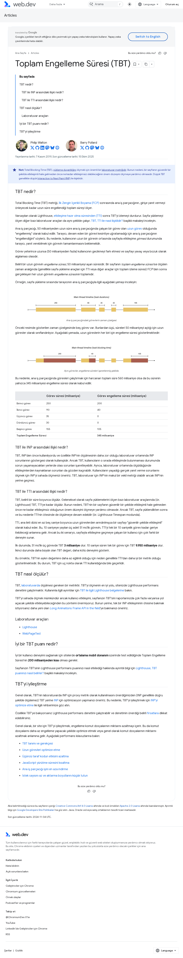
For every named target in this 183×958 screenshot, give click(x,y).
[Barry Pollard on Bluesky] (97, 149)
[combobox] (105, 4)
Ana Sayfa (20, 53)
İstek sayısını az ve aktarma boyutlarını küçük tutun (55, 775)
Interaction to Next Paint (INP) (54, 178)
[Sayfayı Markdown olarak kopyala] (146, 64)
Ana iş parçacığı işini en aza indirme (45, 769)
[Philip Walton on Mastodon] (47, 149)
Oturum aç (172, 4)
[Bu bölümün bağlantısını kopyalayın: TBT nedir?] (39, 192)
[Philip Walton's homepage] (57, 149)
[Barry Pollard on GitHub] (87, 149)
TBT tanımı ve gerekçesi (37, 743)
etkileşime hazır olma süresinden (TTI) (78, 216)
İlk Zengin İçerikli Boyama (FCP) (79, 203)
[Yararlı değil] (165, 53)
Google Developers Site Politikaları (36, 810)
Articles (10, 15)
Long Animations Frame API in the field (75, 608)
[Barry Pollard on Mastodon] (92, 149)
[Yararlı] (159, 53)
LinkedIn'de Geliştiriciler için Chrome (26, 928)
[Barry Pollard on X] (82, 149)
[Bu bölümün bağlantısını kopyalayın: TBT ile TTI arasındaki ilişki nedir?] (70, 492)
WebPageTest (31, 633)
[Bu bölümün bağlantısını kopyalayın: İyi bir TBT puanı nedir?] (61, 644)
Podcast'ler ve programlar (20, 902)
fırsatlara (153, 713)
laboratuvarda (30, 585)
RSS (8, 934)
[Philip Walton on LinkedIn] (42, 149)
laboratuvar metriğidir (114, 169)
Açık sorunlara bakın (17, 871)
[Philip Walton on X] (32, 149)
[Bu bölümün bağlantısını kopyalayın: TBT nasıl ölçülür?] (51, 574)
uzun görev (134, 228)
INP (56, 700)
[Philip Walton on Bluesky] (52, 149)
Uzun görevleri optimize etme (41, 750)
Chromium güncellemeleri (20, 891)
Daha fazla (56, 4)
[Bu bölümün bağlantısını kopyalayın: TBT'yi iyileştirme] (50, 684)
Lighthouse (29, 627)
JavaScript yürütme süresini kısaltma (45, 763)
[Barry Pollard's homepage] (102, 149)
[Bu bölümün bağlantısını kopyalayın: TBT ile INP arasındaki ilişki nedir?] (71, 447)
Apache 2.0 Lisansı (130, 805)
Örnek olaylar (13, 897)
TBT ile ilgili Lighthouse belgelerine (102, 590)
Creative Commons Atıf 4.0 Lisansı (74, 805)
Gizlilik (19, 950)
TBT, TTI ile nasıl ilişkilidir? (107, 221)
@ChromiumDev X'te (18, 917)
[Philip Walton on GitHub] (37, 149)
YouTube (10, 922)
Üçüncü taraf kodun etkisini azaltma (45, 756)
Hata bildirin (12, 865)
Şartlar (8, 950)
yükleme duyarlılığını (64, 169)
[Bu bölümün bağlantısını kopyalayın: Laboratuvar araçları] (51, 619)
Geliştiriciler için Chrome (20, 885)
